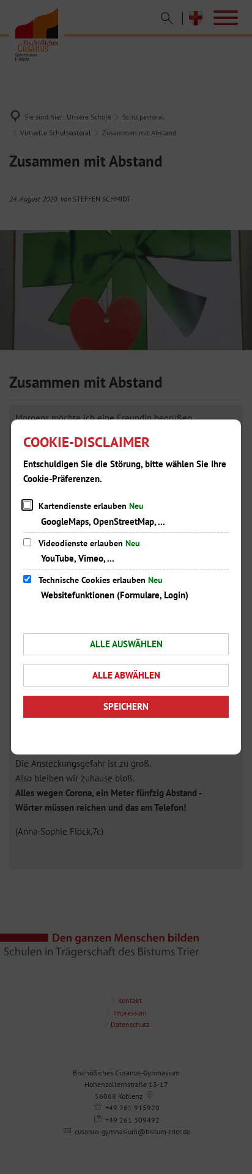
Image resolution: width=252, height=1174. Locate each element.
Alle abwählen (126, 675)
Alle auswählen (126, 644)
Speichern (126, 706)
